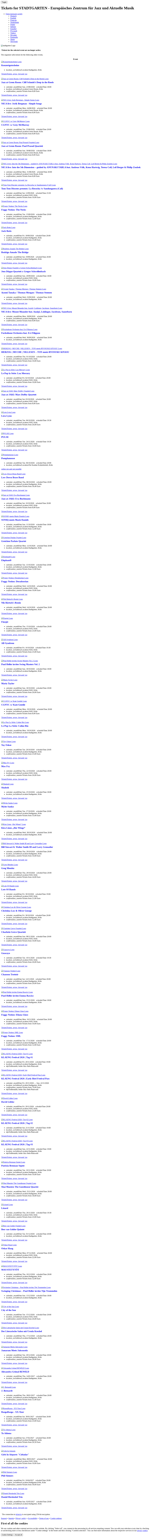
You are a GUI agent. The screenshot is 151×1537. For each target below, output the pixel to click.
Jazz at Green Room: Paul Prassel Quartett (22, 146)
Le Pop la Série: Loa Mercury (15, 373)
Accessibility (32, 1518)
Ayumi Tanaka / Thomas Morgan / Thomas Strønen (26, 292)
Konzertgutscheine (10, 65)
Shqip (12, 39)
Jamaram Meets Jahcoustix (14, 1350)
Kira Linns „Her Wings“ (13, 828)
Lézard (4, 1208)
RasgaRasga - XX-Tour (12, 1412)
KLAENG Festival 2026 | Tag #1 (17, 1057)
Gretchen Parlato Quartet (13, 541)
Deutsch (13, 16)
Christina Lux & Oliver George (16, 911)
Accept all (18, 1535)
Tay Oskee (6, 745)
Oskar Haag (7, 1248)
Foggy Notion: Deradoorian (14, 581)
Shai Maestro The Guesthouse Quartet (19, 1187)
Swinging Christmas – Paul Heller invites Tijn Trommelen (29, 1291)
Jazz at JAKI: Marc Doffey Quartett (18, 394)
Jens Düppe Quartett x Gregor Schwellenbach (23, 271)
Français (13, 20)
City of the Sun (8, 1310)
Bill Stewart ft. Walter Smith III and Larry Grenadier (27, 847)
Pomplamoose (8, 458)
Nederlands (14, 22)
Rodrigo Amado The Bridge (14, 252)
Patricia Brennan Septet (12, 1165)
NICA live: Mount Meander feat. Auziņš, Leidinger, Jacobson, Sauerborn (36, 311)
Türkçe (13, 33)
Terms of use (44, 1518)
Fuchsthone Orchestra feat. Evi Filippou (20, 333)
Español (13, 29)
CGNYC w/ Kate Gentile (13, 704)
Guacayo (5, 953)
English (13, 18)
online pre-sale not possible (11, 469)
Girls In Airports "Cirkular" (15, 1454)
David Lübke (7, 1102)
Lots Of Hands (8, 889)
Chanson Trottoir (9, 974)
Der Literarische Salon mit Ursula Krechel (21, 1331)
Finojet (4, 622)
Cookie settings (56, 1518)
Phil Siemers (7, 1475)
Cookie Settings (7, 1535)
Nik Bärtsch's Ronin (11, 602)
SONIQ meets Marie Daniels (15, 520)
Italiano (13, 27)
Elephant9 (6, 560)
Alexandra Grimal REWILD (15, 1371)
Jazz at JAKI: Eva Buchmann (16, 498)
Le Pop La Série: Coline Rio (14, 726)
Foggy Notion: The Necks (13, 209)
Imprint (11, 1518)
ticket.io (19, 1514)
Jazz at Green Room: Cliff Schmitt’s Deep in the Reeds (27, 82)
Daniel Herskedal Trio (12, 1497)
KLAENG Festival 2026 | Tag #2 (17, 1123)
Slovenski (14, 42)
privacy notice (142, 1531)
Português (14, 37)
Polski (12, 25)
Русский (13, 31)
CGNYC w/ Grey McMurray (15, 125)
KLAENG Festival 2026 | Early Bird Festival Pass (25, 1078)
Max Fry (5, 766)
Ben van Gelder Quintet (12, 1229)
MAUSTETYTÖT (10, 1269)
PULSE (5, 437)
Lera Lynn (6, 416)
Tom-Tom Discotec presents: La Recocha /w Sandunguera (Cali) (32, 188)
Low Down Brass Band (12, 477)
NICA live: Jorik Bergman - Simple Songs (21, 103)
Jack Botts (6, 231)
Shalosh (5, 787)
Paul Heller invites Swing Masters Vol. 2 (20, 664)
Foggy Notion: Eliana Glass (14, 1015)
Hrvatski (13, 35)
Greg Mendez (7, 868)
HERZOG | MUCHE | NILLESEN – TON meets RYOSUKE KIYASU (35, 352)
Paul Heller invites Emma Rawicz (17, 995)
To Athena (6, 1433)
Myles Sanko (7, 806)
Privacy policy (21, 1518)
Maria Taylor (7, 683)
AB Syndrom (7, 643)
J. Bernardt (7, 1390)
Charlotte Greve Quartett (13, 932)
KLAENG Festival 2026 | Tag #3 (17, 1144)
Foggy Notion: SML (11, 1036)
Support (4, 1518)
